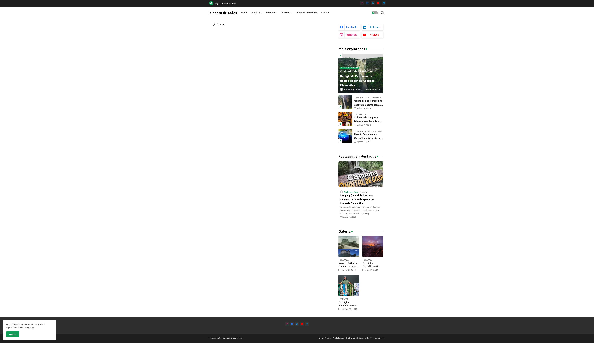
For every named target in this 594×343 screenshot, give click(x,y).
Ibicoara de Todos (223, 13)
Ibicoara (270, 12)
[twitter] (373, 3)
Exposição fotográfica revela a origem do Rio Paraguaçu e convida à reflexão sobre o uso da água (348, 304)
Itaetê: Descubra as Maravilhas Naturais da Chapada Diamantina (367, 136)
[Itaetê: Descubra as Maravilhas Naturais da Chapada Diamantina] (345, 136)
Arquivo (325, 12)
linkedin (374, 27)
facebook (351, 27)
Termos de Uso (377, 338)
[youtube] (378, 3)
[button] (375, 12)
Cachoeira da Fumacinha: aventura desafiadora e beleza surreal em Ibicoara (368, 103)
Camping (255, 12)
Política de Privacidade (357, 338)
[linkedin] (384, 3)
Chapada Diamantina (306, 12)
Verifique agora (25, 327)
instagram (351, 34)
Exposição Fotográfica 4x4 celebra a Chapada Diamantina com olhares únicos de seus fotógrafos (371, 265)
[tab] (244, 13)
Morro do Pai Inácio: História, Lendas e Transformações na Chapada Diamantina (348, 265)
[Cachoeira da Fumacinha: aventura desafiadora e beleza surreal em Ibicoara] (345, 102)
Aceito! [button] (12, 334)
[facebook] (367, 3)
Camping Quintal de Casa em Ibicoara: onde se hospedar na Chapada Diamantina (357, 199)
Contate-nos (338, 338)
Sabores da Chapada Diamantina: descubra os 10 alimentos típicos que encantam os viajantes (368, 120)
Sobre (328, 338)
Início (244, 12)
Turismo (285, 12)
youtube (374, 34)
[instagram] (362, 3)
